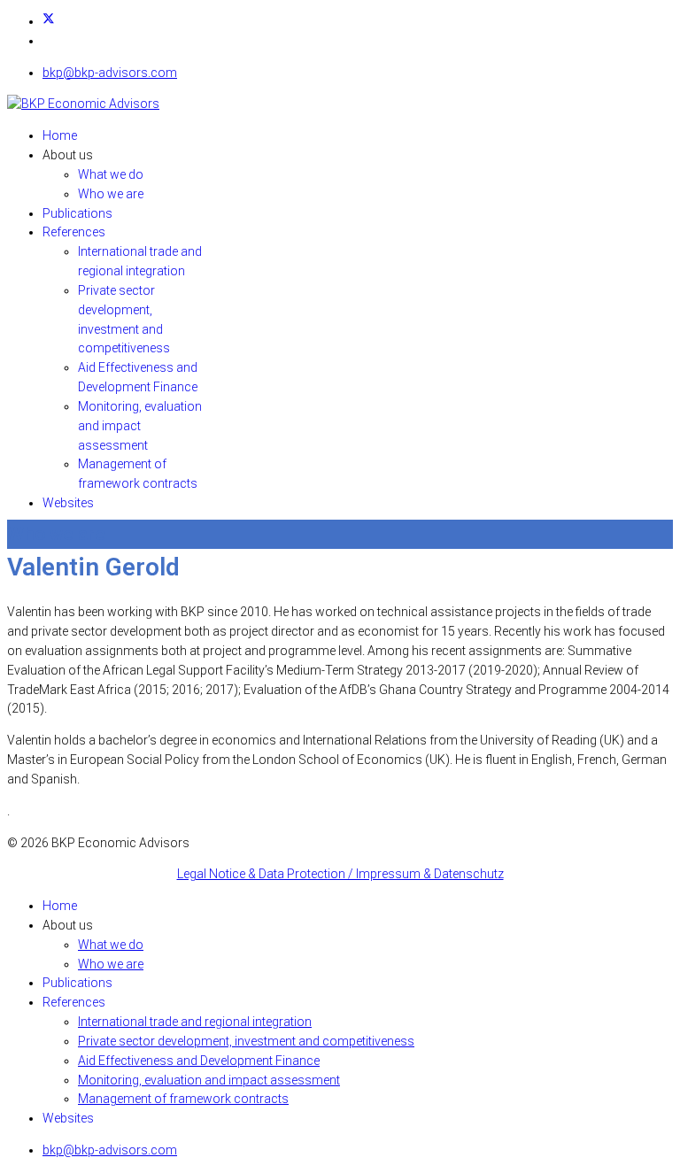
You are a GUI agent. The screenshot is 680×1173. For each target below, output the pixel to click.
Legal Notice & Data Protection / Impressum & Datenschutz (340, 874)
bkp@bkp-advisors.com (109, 73)
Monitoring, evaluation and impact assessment (140, 425)
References (73, 232)
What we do (110, 174)
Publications (77, 213)
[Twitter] (48, 21)
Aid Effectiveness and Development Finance (199, 1060)
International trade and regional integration (195, 1022)
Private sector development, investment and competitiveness (246, 1041)
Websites (68, 503)
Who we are (110, 194)
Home (59, 135)
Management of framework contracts (183, 1099)
